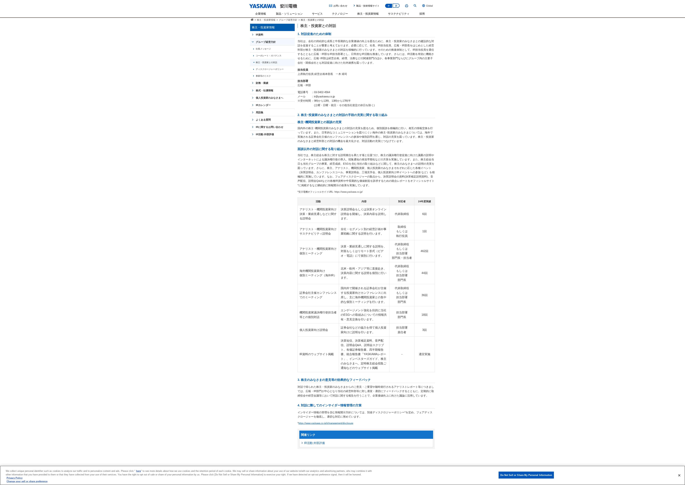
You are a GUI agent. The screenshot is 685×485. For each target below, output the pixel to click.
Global (429, 5)
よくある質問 (263, 119)
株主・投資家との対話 (266, 62)
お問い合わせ (340, 5)
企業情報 (260, 13)
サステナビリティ (398, 13)
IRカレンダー (263, 105)
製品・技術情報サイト (367, 5)
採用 (422, 13)
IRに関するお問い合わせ (269, 127)
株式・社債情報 (264, 90)
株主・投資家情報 (368, 13)
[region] (342, 475)
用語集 (259, 112)
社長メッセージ (263, 49)
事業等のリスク (263, 76)
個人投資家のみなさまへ (269, 97)
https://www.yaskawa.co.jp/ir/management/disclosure (325, 423)
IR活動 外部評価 (314, 443)
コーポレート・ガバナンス (268, 55)
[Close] (679, 475)
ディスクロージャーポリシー (270, 69)
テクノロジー (340, 13)
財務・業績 (262, 83)
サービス (317, 13)
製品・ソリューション (289, 13)
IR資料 (259, 34)
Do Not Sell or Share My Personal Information (526, 475)
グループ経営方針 (288, 20)
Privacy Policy (14, 478)
